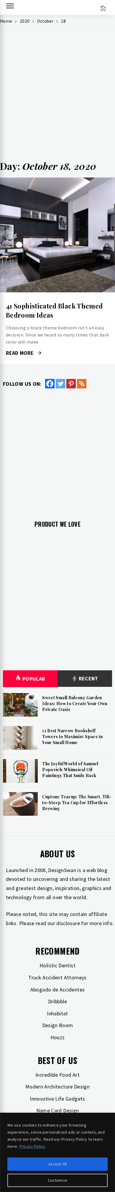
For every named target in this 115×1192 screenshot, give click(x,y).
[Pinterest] (71, 383)
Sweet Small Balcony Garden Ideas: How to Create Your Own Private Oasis (74, 703)
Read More (57, 235)
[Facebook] (50, 383)
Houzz (57, 1037)
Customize (58, 1180)
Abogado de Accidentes (57, 989)
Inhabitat (57, 1013)
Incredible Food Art (57, 1074)
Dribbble (57, 1001)
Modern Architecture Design (57, 1086)
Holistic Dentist (57, 965)
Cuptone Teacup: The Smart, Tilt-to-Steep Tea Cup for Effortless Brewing (77, 802)
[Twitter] (60, 383)
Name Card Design (57, 1110)
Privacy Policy (32, 1146)
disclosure (68, 923)
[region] (57, 1152)
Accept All (57, 1164)
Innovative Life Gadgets (57, 1098)
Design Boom (57, 1025)
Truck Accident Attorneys (57, 977)
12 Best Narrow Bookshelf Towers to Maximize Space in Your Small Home (72, 736)
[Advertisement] (57, 97)
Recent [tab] (87, 678)
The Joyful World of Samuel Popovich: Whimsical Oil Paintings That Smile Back (70, 769)
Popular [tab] (33, 678)
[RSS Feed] (81, 383)
